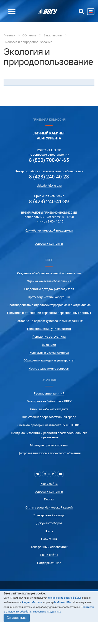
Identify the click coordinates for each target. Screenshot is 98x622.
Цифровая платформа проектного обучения (49, 453)
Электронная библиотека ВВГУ (49, 401)
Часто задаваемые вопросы (49, 368)
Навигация (49, 539)
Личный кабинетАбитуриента (49, 135)
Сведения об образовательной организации (49, 273)
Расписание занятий (49, 393)
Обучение (29, 35)
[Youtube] (60, 474)
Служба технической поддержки (49, 230)
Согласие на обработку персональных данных (49, 321)
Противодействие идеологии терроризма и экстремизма (49, 305)
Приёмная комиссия (49, 119)
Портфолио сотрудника (49, 336)
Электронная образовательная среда (49, 417)
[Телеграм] (52, 474)
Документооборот (49, 523)
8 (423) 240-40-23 (49, 177)
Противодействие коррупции (49, 297)
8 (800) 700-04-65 (49, 160)
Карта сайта (49, 483)
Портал (49, 499)
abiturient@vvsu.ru (49, 185)
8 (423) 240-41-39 (49, 201)
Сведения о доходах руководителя (49, 289)
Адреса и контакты (49, 243)
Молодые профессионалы (49, 445)
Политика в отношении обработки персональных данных (49, 313)
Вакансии (49, 344)
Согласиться (17, 618)
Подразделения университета (49, 329)
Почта (49, 531)
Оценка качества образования (49, 281)
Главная (9, 35)
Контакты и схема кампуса (49, 352)
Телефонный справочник (49, 547)
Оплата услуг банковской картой (49, 507)
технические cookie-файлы (64, 597)
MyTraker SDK (62, 602)
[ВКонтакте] (37, 474)
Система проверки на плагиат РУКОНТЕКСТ (49, 425)
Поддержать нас (49, 563)
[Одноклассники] (45, 474)
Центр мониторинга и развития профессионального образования (49, 435)
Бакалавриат (53, 35)
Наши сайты (49, 555)
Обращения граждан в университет (49, 360)
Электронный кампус (49, 515)
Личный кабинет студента (49, 409)
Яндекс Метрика (32, 602)
